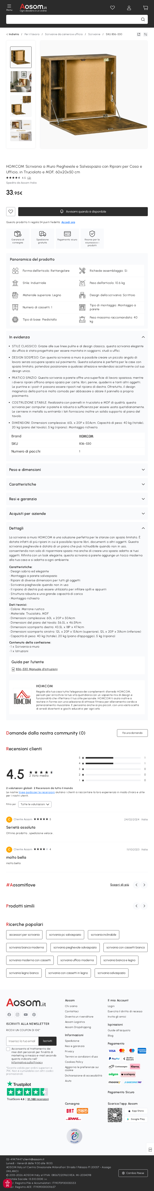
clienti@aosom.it (33, 1159)
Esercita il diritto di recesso (125, 1011)
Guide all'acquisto (119, 1030)
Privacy (69, 1051)
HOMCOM (86, 436)
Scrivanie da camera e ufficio (64, 34)
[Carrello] (145, 7)
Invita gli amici (117, 1016)
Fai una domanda (132, 733)
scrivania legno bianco (24, 973)
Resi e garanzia (75, 1046)
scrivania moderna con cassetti (30, 960)
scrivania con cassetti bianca (125, 947)
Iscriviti (47, 1041)
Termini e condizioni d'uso (81, 1056)
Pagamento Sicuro (121, 1092)
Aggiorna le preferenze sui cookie (82, 1069)
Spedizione (72, 1040)
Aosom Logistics (75, 1022)
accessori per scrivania (24, 934)
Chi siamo (71, 1006)
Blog (110, 1035)
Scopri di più (119, 884)
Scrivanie (94, 34)
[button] (77, 337)
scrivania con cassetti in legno (68, 973)
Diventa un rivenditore (79, 1016)
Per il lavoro (32, 34)
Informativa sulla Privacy (27, 1062)
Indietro (14, 34)
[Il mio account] (129, 8)
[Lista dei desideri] (112, 7)
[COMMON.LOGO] (33, 8)
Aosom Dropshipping (78, 1027)
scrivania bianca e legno (119, 960)
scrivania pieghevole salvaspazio (75, 947)
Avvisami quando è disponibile (85, 211)
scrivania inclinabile (103, 934)
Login (111, 1006)
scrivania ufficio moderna (77, 960)
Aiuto (68, 1080)
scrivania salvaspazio (111, 973)
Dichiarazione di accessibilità (83, 1075)
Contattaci (72, 1011)
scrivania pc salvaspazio (65, 934)
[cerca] (143, 19)
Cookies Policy (74, 1062)
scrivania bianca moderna (26, 947)
